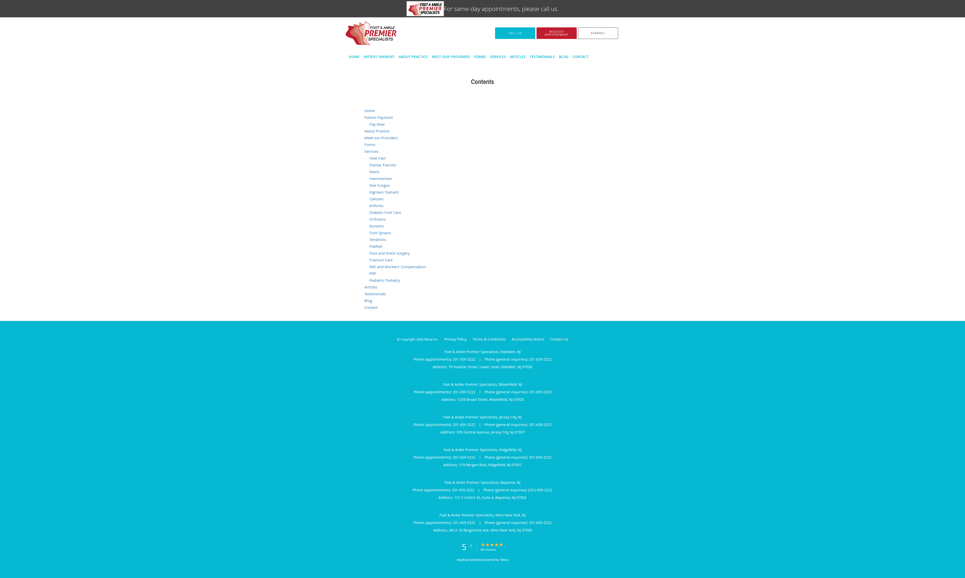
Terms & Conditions (489, 339)
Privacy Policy (455, 339)
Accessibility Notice (528, 339)
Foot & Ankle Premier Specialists (388, 97)
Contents (425, 97)
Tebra (504, 559)
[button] (557, 33)
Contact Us (559, 339)
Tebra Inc (431, 339)
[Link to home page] (363, 33)
